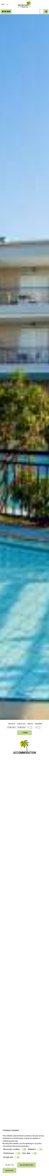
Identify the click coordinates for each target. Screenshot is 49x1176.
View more (7, 801)
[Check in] (11, 727)
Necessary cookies (11, 1149)
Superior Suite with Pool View (24, 932)
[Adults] (30, 727)
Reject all (9, 1165)
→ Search (24, 733)
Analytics (32, 1149)
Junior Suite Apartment (24, 1119)
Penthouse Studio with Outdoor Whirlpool (24, 1026)
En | (3, 4)
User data (26, 1153)
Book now (6, 11)
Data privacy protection (20, 1146)
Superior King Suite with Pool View (24, 1073)
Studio (24, 794)
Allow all (9, 1170)
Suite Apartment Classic (24, 840)
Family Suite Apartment (24, 886)
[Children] (38, 727)
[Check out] (21, 727)
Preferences (8, 1153)
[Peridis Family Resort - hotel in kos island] (24, 4)
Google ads (8, 1157)
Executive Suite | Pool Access (24, 978)
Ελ (7, 4)
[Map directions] (41, 11)
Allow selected (26, 1165)
